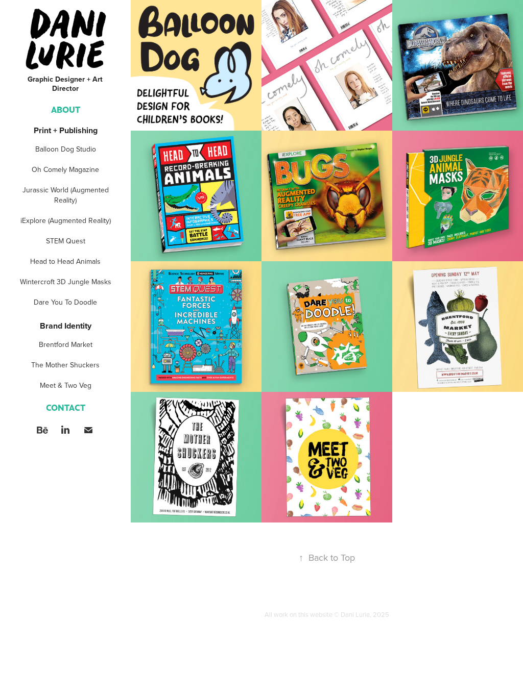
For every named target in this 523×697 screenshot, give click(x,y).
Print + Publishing (66, 130)
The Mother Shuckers (65, 365)
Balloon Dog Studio (65, 149)
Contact (65, 407)
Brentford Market (65, 344)
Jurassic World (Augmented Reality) (65, 195)
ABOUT (65, 109)
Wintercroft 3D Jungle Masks (65, 282)
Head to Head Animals (65, 261)
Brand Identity (65, 326)
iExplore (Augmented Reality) (65, 220)
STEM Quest (65, 241)
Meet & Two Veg (65, 385)
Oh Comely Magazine (65, 169)
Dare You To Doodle (65, 302)
